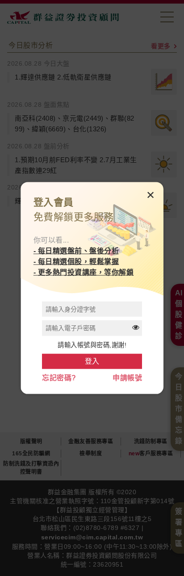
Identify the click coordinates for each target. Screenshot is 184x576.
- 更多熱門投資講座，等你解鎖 (83, 272)
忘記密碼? (59, 378)
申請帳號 (127, 378)
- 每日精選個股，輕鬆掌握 (76, 261)
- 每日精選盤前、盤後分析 (76, 251)
